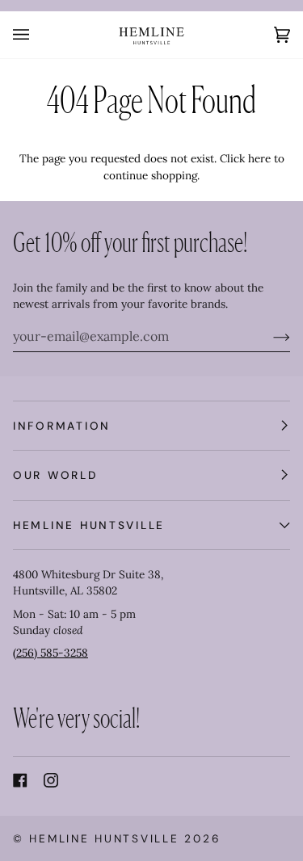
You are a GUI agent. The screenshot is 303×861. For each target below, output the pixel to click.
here (259, 158)
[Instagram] (51, 780)
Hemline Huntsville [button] (89, 525)
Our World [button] (55, 475)
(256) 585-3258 (50, 652)
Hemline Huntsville (104, 838)
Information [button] (62, 425)
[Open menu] (37, 34)
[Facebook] (20, 780)
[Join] (268, 336)
